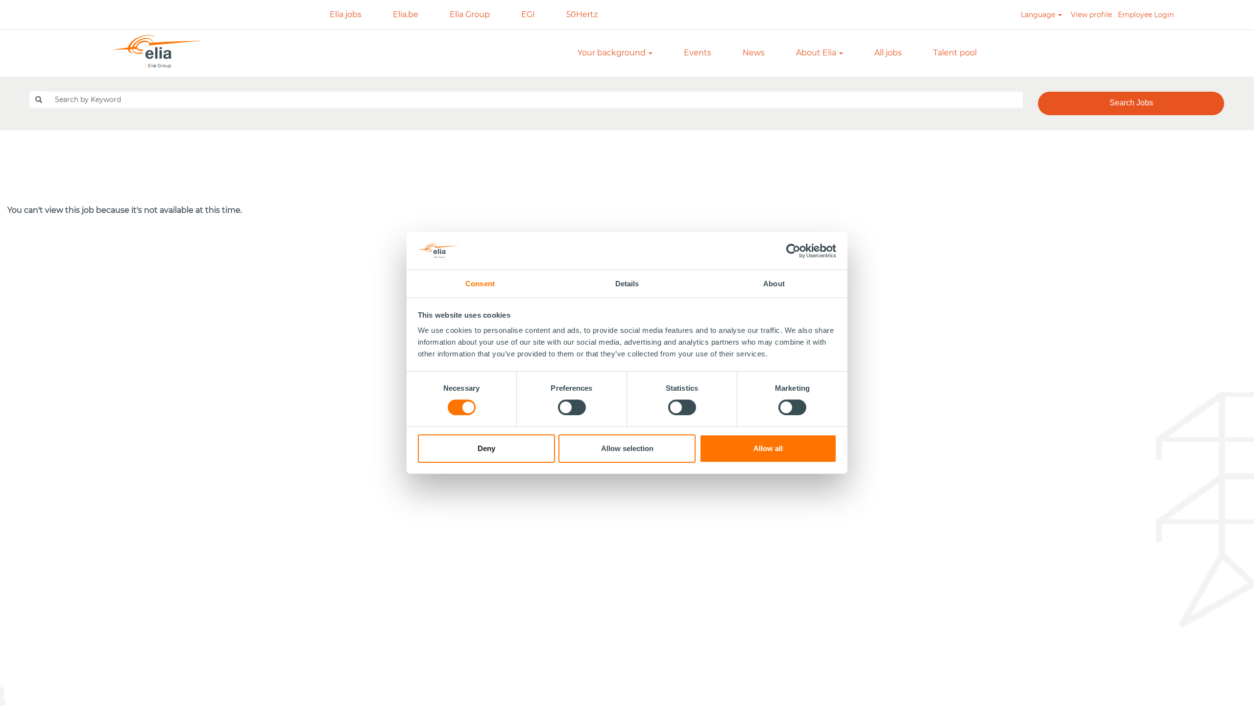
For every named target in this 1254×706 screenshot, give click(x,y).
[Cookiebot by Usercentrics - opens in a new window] (794, 250)
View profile (1091, 14)
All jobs (888, 52)
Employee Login (1146, 14)
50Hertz (582, 14)
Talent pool (955, 52)
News (754, 52)
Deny (486, 448)
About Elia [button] (817, 52)
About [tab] (774, 283)
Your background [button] (613, 52)
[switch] (572, 407)
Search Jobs (1131, 103)
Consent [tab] (480, 283)
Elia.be (405, 14)
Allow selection (627, 448)
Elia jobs (346, 14)
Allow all (768, 448)
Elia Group (470, 14)
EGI (528, 14)
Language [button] (1039, 14)
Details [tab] (627, 283)
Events (697, 52)
